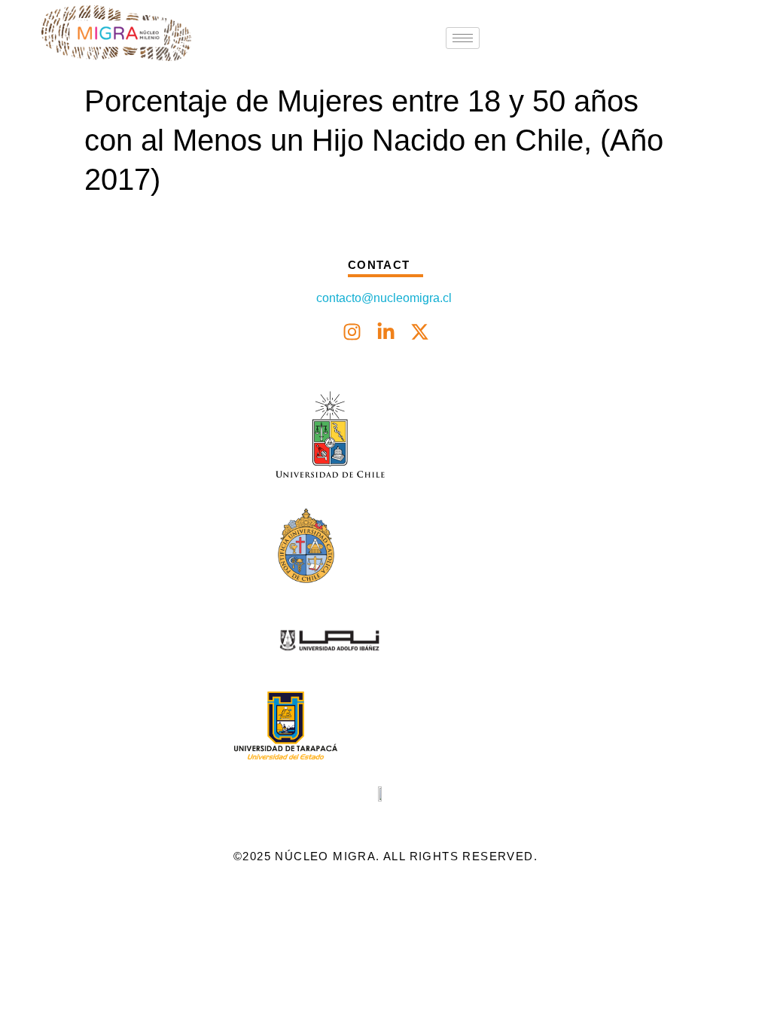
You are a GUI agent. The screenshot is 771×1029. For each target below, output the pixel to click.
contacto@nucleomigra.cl (385, 298)
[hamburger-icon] (463, 38)
